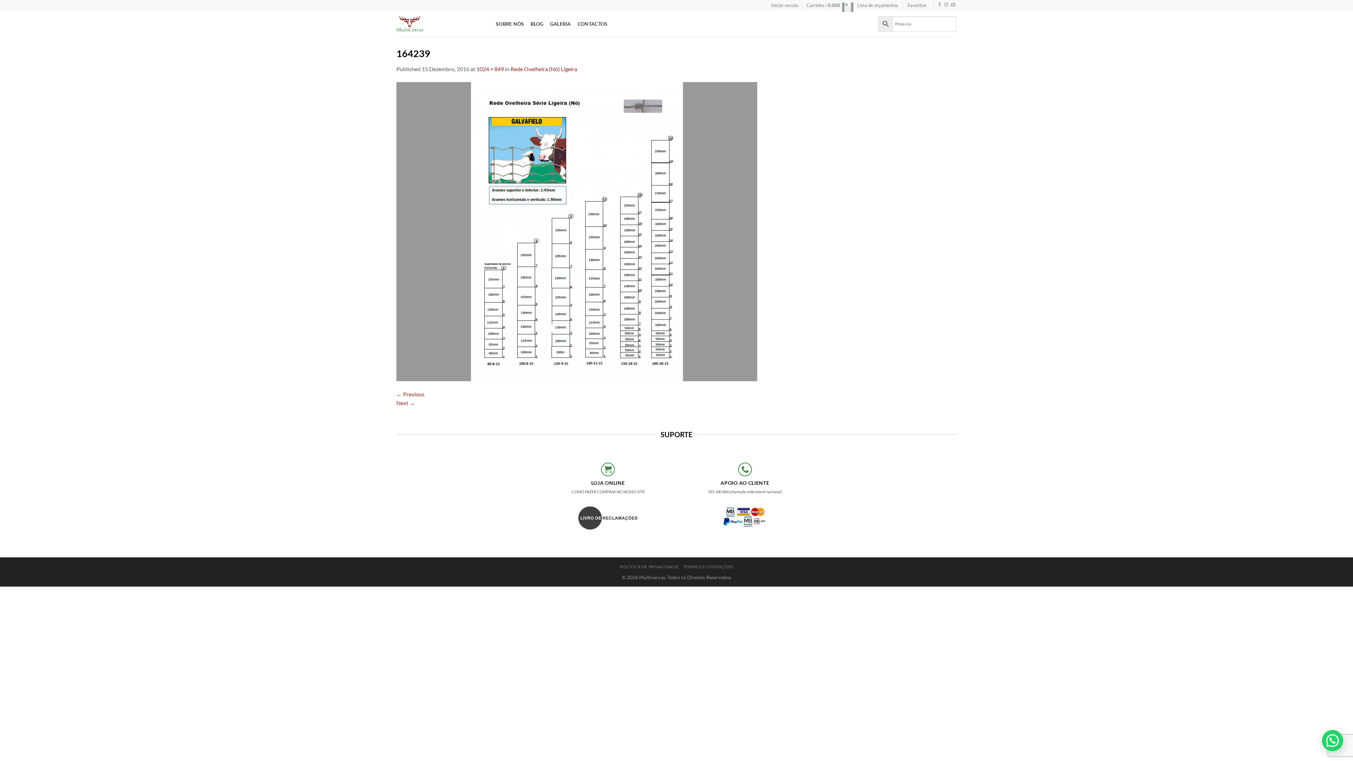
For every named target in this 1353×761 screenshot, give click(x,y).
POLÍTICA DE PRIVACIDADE (649, 566)
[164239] (576, 230)
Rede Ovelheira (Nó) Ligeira (544, 69)
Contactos (592, 24)
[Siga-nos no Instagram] (946, 5)
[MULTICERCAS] (440, 24)
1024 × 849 (490, 69)
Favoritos (917, 5)
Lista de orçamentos (877, 5)
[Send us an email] (953, 5)
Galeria (560, 24)
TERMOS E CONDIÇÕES (708, 566)
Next (405, 403)
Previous (410, 394)
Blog (537, 24)
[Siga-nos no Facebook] (940, 5)
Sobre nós (510, 24)
